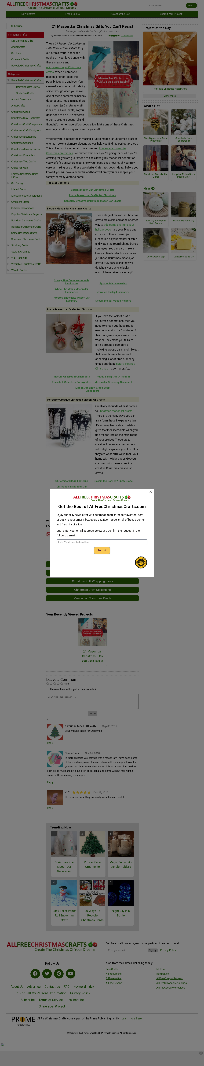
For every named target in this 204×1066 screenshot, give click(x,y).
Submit (102, 550)
